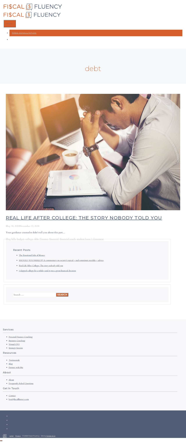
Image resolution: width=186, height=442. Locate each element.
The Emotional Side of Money (32, 255)
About (11, 379)
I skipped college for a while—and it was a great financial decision (47, 270)
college (29, 239)
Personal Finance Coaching (21, 337)
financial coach (68, 239)
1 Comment (97, 239)
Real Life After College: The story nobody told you (84, 218)
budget (20, 239)
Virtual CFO (14, 344)
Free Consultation (24, 33)
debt (36, 239)
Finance (44, 239)
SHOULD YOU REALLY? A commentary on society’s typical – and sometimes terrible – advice (61, 260)
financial (54, 239)
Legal (11, 436)
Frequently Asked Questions (21, 383)
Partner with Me (16, 367)
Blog (8, 239)
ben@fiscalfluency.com (19, 399)
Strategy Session (16, 348)
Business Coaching (17, 340)
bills (13, 239)
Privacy (18, 436)
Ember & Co (50, 436)
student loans (84, 239)
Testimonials (14, 360)
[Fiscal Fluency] (32, 17)
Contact (12, 395)
